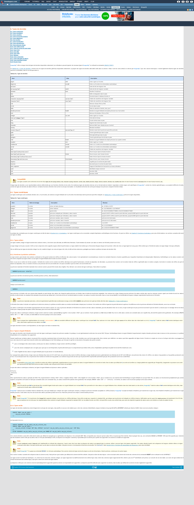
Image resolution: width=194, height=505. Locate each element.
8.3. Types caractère (16, 35)
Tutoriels (35, 1)
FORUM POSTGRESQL (68, 9)
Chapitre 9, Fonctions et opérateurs (141, 233)
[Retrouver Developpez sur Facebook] (192, 10)
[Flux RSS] (188, 10)
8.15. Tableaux (14, 55)
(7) (108, 65)
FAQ (42, 1)
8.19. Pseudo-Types (15, 62)
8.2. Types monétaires (16, 33)
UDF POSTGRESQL (122, 9)
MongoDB (144, 7)
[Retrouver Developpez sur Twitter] (190, 10)
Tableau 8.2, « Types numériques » (114, 195)
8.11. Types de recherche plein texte (20, 48)
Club (92, 1)
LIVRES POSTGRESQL (135, 9)
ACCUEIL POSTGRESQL (53, 9)
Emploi (72, 1)
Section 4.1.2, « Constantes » (59, 233)
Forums (27, 1)
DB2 (83, 7)
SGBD (77, 4)
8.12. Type (15, 50)
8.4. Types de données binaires (19, 36)
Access (62, 7)
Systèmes (95, 4)
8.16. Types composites (16, 57)
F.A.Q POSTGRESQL (81, 9)
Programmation (69, 4)
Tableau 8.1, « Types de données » (22, 69)
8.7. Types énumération (16, 42)
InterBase (96, 7)
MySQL (103, 7)
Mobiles (88, 4)
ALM (38, 4)
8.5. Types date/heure (16, 38)
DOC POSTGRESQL (93, 9)
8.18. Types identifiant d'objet (18, 60)
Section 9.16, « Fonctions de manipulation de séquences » (123, 445)
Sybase (129, 7)
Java (50, 4)
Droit (86, 1)
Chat (55, 1)
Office (82, 4)
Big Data (68, 7)
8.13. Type (14, 52)
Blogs (48, 1)
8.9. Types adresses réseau (18, 45)
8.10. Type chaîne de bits (17, 47)
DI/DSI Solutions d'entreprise (18, 4)
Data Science (76, 7)
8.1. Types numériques (16, 31)
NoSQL (108, 7)
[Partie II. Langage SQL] (93, 467)
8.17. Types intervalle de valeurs (19, 58)
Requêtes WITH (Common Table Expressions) (24, 467)
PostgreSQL (115, 7)
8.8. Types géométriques (17, 43)
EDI (62, 4)
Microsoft (44, 4)
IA (34, 4)
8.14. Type (15, 53)
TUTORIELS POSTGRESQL (107, 9)
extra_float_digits (30, 362)
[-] (95, 467)
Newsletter (63, 1)
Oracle (123, 7)
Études (79, 1)
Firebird (89, 7)
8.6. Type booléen (15, 40)
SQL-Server (136, 7)
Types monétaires (176, 467)
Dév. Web (56, 4)
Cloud (30, 4)
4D (57, 7)
